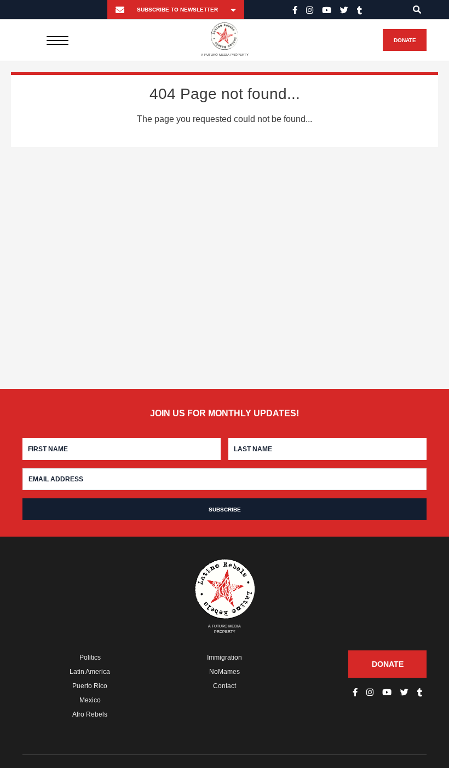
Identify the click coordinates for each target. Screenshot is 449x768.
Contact (224, 686)
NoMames (224, 672)
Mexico (90, 700)
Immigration (224, 657)
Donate (405, 40)
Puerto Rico (89, 686)
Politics (90, 657)
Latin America (90, 672)
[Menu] (58, 40)
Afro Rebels (89, 714)
